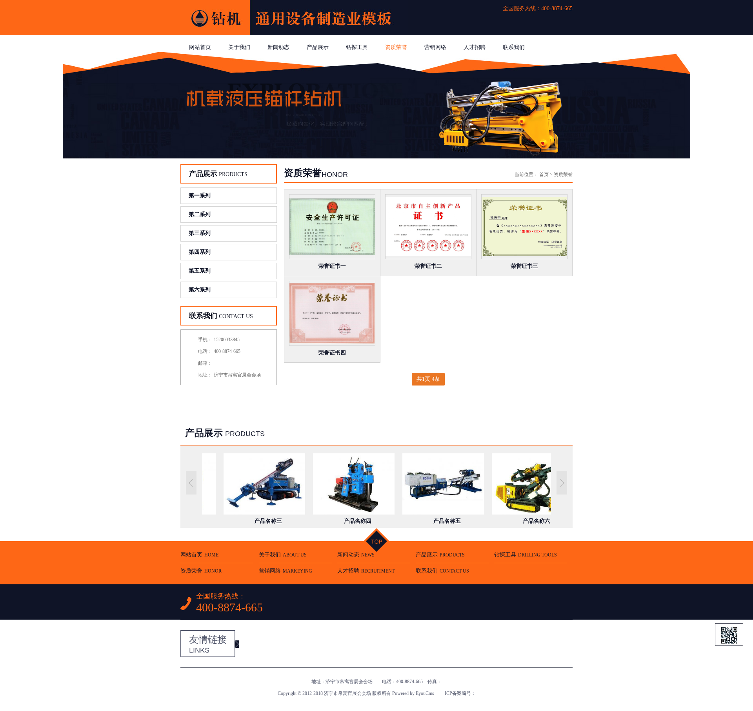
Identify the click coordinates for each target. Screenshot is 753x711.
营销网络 (435, 47)
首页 (544, 174)
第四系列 (200, 252)
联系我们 (514, 47)
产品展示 (318, 47)
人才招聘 (475, 47)
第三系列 (200, 233)
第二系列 (200, 214)
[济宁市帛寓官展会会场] (294, 33)
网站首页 (200, 47)
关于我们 (239, 47)
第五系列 (200, 271)
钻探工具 (357, 47)
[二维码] (729, 634)
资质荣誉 (396, 47)
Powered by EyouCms (412, 693)
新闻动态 (278, 47)
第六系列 (200, 290)
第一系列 (200, 195)
